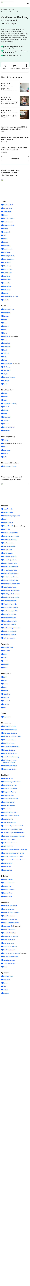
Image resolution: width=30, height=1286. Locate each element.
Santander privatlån (9, 617)
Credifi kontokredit (9, 929)
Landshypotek (7, 249)
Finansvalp (4, 9)
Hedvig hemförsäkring (10, 730)
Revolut (5, 293)
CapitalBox (6, 694)
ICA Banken (7, 252)
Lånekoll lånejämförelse (10, 573)
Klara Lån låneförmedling (11, 912)
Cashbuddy (6, 336)
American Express (9, 377)
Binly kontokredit (8, 943)
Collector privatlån (9, 638)
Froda (5, 680)
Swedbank (6, 232)
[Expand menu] (28, 3)
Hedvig (5, 440)
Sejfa (4, 457)
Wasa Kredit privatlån (10, 604)
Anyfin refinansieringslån (11, 597)
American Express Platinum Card (13, 833)
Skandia (5, 242)
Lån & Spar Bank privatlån (11, 594)
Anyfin (5, 374)
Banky (5, 333)
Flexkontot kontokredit (10, 936)
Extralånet (6, 343)
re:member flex (8, 778)
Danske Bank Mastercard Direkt (13, 853)
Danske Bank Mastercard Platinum (14, 860)
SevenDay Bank (8, 259)
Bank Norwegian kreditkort (11, 782)
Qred (4, 687)
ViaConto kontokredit (10, 946)
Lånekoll (6, 407)
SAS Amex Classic (9, 839)
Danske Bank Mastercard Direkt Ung (15, 850)
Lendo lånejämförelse (10, 560)
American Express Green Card (13, 826)
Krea (4, 677)
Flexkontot (6, 346)
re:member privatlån (9, 614)
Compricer (6, 430)
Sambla (5, 410)
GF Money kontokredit (10, 956)
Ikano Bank (7, 262)
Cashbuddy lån (8, 926)
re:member (6, 312)
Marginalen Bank (8, 225)
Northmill (6, 326)
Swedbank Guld (8, 819)
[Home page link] (7, 3)
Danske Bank (7, 208)
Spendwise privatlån (9, 634)
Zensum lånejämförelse (10, 580)
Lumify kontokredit (9, 950)
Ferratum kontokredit (10, 906)
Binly (4, 357)
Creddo (5, 684)
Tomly (5, 384)
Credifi (5, 340)
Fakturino (6, 704)
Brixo (5, 319)
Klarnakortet (7, 809)
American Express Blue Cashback (14, 836)
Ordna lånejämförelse (10, 563)
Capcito (5, 690)
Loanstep (6, 380)
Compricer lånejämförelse (11, 584)
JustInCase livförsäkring (11, 757)
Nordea (5, 228)
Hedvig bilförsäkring (9, 726)
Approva (6, 697)
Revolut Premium (8, 889)
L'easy (5, 967)
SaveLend (6, 651)
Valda (5, 413)
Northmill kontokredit (10, 919)
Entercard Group (8, 309)
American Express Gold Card (12, 829)
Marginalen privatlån (9, 539)
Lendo (5, 393)
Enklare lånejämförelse (10, 567)
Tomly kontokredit (9, 963)
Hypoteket (6, 245)
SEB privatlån (7, 550)
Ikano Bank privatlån (9, 600)
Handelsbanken (8, 222)
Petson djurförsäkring (10, 766)
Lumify (5, 350)
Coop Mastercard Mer (10, 785)
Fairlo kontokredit (8, 916)
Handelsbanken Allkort (10, 812)
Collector (6, 300)
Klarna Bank (7, 279)
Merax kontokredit (9, 940)
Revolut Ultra (7, 896)
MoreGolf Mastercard (10, 788)
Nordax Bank (7, 273)
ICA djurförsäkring (9, 750)
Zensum (5, 420)
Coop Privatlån (8, 509)
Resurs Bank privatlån (10, 621)
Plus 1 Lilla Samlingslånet (11, 923)
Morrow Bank (7, 269)
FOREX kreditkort (8, 802)
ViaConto (6, 353)
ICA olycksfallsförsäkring (11, 746)
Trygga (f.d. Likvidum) (10, 403)
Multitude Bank (8, 647)
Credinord (6, 701)
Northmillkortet (8, 879)
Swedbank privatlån (9, 546)
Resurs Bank (7, 286)
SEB (4, 235)
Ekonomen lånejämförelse (11, 590)
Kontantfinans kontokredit (11, 953)
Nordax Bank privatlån (10, 611)
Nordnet (6, 664)
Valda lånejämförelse (9, 587)
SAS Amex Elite (8, 846)
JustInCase (6, 450)
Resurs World (7, 870)
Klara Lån (6, 424)
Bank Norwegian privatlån (11, 516)
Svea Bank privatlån (9, 624)
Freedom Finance (8, 427)
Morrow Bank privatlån (10, 607)
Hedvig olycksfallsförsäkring (12, 736)
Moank (5, 215)
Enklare (5, 397)
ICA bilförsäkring (8, 743)
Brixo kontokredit (8, 909)
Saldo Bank (7, 370)
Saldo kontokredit (8, 960)
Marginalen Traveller (9, 792)
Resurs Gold (7, 867)
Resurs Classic (7, 863)
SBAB (5, 239)
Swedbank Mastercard (10, 799)
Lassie (5, 447)
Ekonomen (6, 417)
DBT (4, 707)
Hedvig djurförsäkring (10, 733)
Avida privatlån (8, 512)
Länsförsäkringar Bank (10, 296)
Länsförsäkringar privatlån (11, 628)
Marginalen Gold (8, 795)
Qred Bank (6, 276)
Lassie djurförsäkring (9, 753)
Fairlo (5, 323)
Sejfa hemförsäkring (9, 769)
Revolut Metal (7, 893)
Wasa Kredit (7, 266)
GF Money (6, 367)
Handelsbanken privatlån (11, 536)
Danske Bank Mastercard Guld (13, 856)
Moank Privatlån (8, 526)
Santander (6, 283)
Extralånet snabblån (9, 933)
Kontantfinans (7, 363)
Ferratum (6, 316)
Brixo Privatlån (8, 522)
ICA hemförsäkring (9, 740)
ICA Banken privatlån (10, 556)
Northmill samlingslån (10, 631)
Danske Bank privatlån (10, 533)
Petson (5, 453)
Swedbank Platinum (9, 822)
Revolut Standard (8, 883)
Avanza (5, 661)
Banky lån (6, 529)
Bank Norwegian (8, 218)
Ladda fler (15, 159)
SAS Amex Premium (9, 843)
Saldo (5, 657)
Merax (5, 360)
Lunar (5, 654)
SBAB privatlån (8, 553)
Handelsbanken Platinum (11, 816)
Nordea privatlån (8, 543)
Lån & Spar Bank (8, 256)
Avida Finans (7, 211)
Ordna (5, 400)
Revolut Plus (7, 886)
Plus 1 (5, 329)
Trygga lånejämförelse (10, 570)
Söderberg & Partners (10, 466)
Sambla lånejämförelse (10, 577)
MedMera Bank (8, 205)
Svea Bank (6, 290)
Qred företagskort (9, 805)
